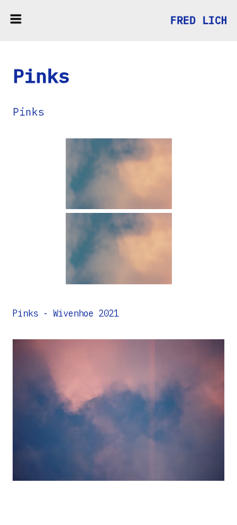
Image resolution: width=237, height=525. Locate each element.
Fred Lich (199, 20)
